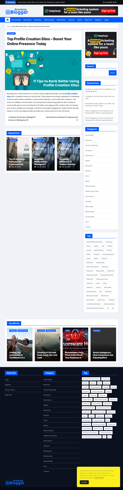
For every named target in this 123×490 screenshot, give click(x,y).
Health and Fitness (92, 191)
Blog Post (88, 20)
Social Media (89, 217)
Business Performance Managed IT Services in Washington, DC (42, 164)
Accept (84, 482)
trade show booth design (93, 304)
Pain (100, 291)
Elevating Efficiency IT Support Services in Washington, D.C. (68, 164)
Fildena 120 (105, 266)
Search (90, 66)
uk (107, 308)
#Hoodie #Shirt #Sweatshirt (94, 242)
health (105, 283)
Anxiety (88, 246)
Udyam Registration (109, 304)
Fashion (88, 171)
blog (103, 246)
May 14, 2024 (66, 167)
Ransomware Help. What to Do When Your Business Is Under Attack (100, 105)
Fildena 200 (111, 271)
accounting (109, 242)
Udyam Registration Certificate (95, 308)
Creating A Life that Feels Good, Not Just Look (47, 355)
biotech (96, 246)
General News (90, 186)
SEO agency (108, 291)
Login (106, 20)
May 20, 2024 (16, 167)
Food (87, 176)
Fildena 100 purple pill (92, 266)
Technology (111, 300)
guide (98, 283)
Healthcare (89, 287)
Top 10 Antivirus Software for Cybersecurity (17, 162)
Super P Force (101, 300)
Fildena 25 (104, 258)
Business (37, 20)
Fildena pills (89, 279)
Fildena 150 (89, 271)
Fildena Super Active (102, 279)
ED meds (109, 250)
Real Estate (61, 20)
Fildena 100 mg (100, 262)
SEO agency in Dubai (92, 295)
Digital (87, 161)
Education (28, 20)
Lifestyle (88, 201)
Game (79, 20)
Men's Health (107, 287)
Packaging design (91, 291)
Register (98, 20)
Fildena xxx (89, 283)
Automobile (16, 20)
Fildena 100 (89, 262)
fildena (96, 258)
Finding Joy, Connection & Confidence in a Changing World (17, 356)
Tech (87, 222)
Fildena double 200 (91, 275)
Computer (11, 33)
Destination (89, 156)
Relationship (49, 20)
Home (8, 26)
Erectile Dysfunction (108, 254)
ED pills (88, 254)
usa (113, 308)
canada (88, 250)
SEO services (104, 295)
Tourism (71, 20)
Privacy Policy (10, 390)
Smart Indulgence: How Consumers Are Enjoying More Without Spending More (99, 112)
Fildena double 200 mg (107, 275)
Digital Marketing (98, 250)
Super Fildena (90, 300)
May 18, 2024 (41, 167)
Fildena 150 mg (100, 271)
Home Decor (89, 196)
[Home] (7, 20)
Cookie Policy (99, 478)
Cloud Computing (91, 145)
